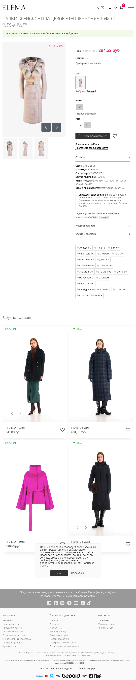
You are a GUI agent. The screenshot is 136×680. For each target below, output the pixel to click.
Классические (86, 265)
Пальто (100, 247)
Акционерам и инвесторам (16, 638)
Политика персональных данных (57, 668)
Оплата (54, 620)
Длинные (104, 259)
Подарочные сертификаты (64, 646)
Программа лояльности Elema (91, 147)
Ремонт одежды (58, 631)
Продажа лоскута (12, 627)
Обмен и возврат (59, 635)
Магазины (103, 620)
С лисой (83, 295)
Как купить (56, 627)
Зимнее (114, 247)
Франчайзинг (9, 646)
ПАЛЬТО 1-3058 (15, 541)
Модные (97, 295)
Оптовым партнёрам (13, 635)
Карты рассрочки (59, 638)
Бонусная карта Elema (87, 144)
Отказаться (77, 572)
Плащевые (105, 265)
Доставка (55, 624)
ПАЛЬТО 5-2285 (80, 541)
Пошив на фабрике (12, 642)
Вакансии (7, 620)
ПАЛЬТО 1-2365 (15, 427)
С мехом (104, 253)
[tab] (102, 157)
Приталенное (86, 259)
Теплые (118, 253)
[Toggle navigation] (131, 6)
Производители (11, 624)
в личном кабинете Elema (79, 592)
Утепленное (104, 271)
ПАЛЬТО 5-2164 (80, 427)
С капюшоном (86, 253)
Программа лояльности (63, 642)
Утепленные (86, 271)
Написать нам (105, 627)
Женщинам (85, 247)
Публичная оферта (87, 668)
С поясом (103, 277)
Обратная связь (106, 624)
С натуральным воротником (94, 289)
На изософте (86, 277)
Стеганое (121, 271)
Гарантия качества (12, 631)
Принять (59, 573)
